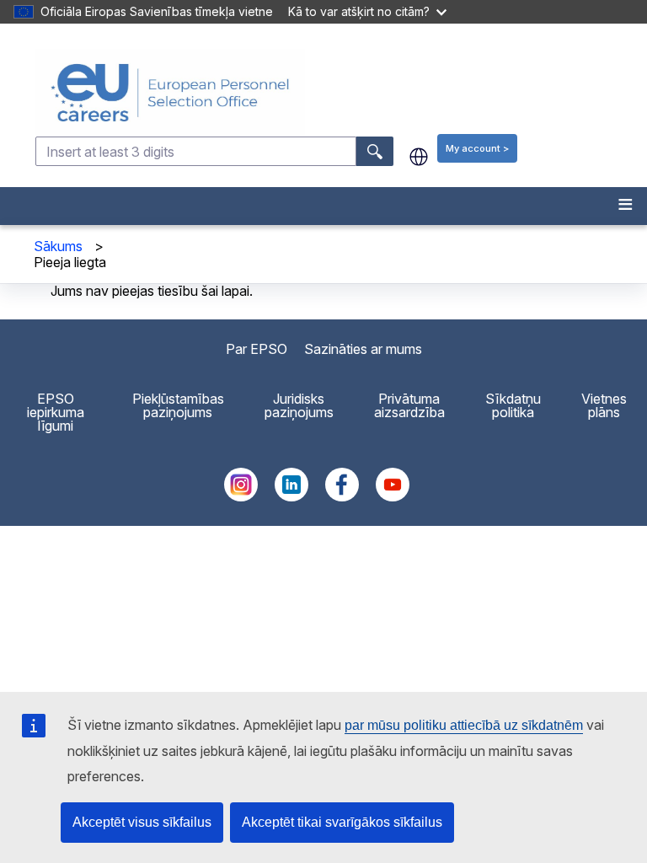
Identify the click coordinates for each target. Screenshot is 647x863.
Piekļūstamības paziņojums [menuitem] (178, 405)
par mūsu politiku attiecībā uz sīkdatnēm (464, 725)
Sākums (58, 246)
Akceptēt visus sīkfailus (141, 822)
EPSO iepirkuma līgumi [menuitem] (55, 412)
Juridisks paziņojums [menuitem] (299, 405)
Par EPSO (256, 348)
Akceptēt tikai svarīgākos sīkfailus (342, 822)
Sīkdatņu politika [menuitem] (513, 405)
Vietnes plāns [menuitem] (604, 405)
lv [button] (418, 157)
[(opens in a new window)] (241, 496)
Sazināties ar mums (363, 348)
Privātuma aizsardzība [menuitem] (409, 405)
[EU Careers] (339, 93)
